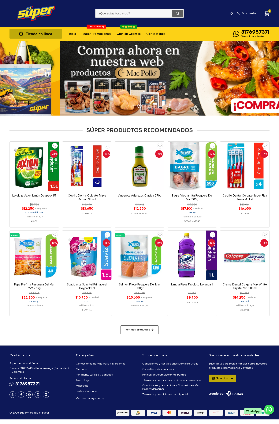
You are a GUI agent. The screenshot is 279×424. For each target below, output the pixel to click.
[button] (128, 106)
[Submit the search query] (177, 13)
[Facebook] (21, 394)
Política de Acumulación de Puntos (164, 374)
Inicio (72, 34)
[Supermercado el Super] (36, 13)
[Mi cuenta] (55, 146)
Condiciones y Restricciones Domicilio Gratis (170, 363)
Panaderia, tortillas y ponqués (94, 374)
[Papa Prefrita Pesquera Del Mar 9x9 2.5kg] (34, 255)
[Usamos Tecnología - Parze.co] (226, 393)
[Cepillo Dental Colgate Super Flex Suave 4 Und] (244, 166)
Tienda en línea (39, 34)
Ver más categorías (88, 398)
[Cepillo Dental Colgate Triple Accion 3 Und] (87, 166)
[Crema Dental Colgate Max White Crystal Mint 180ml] (244, 255)
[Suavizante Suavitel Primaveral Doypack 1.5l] (87, 255)
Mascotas (82, 385)
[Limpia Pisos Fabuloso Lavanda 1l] (192, 255)
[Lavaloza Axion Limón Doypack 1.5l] (34, 166)
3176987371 (255, 31)
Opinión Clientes (129, 31)
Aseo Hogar (83, 380)
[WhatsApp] (12, 394)
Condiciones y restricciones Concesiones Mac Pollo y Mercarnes (171, 387)
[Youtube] (29, 394)
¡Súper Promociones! (96, 31)
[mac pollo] (139, 78)
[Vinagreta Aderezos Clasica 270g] (139, 166)
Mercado (81, 369)
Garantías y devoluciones (158, 369)
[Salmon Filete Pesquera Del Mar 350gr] (139, 255)
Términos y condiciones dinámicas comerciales (171, 380)
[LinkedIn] (46, 394)
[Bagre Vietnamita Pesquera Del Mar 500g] (192, 166)
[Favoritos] (231, 13)
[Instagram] (38, 394)
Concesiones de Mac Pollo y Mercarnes (100, 363)
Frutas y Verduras (87, 391)
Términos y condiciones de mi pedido (165, 394)
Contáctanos (155, 34)
